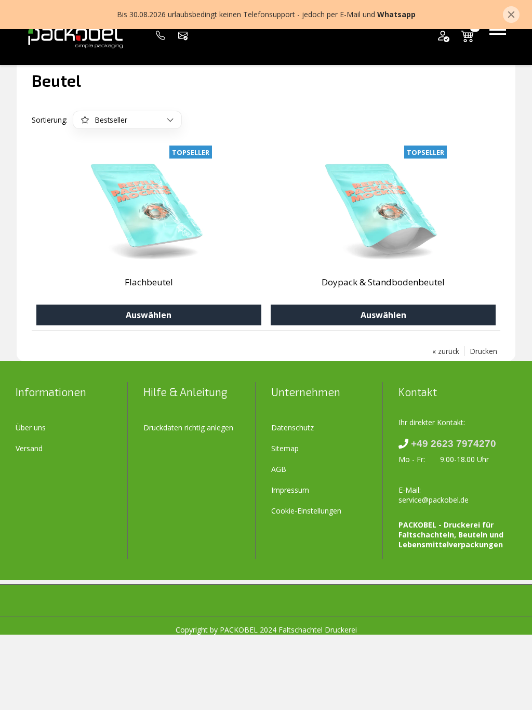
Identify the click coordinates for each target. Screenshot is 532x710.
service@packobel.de (433, 500)
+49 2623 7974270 (453, 443)
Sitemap (285, 448)
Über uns (31, 427)
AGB (278, 469)
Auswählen (148, 315)
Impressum (290, 490)
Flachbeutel (149, 282)
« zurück (445, 351)
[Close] (511, 14)
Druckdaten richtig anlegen (188, 427)
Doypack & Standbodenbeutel (383, 282)
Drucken (483, 351)
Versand (29, 448)
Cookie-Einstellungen (306, 511)
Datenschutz (292, 427)
